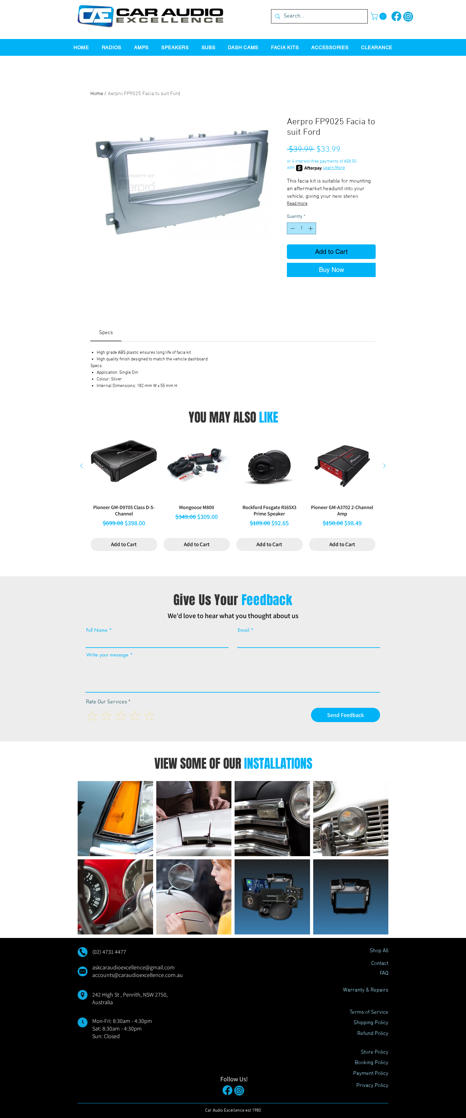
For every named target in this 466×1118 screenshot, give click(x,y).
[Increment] (311, 228)
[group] (233, 491)
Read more (297, 203)
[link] (106, 333)
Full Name (96, 630)
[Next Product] (384, 465)
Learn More (334, 168)
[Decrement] (292, 228)
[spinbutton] (301, 228)
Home (96, 94)
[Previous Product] (81, 465)
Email (243, 630)
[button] (379, 16)
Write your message (107, 654)
